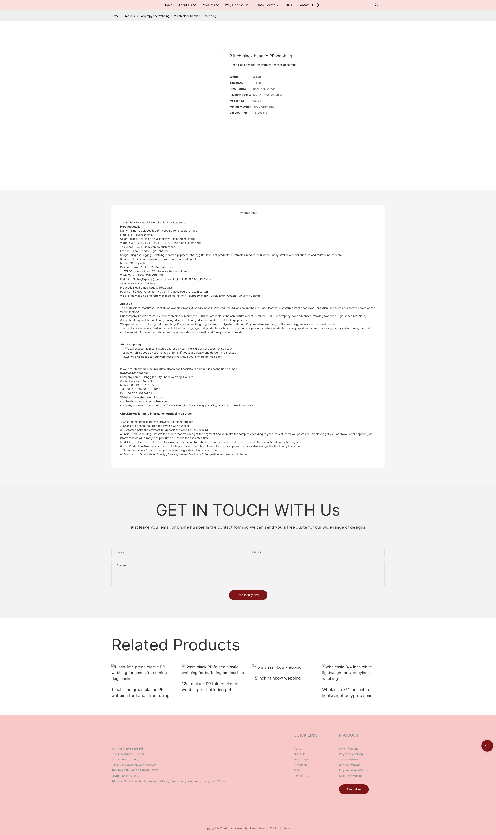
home (115, 16)
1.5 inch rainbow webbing (276, 678)
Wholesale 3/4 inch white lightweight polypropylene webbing (347, 693)
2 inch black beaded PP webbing (195, 16)
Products (129, 16)
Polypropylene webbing (155, 16)
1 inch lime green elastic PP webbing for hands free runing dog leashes (140, 693)
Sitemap (287, 828)
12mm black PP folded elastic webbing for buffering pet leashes (210, 687)
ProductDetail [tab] (248, 213)
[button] (318, 5)
